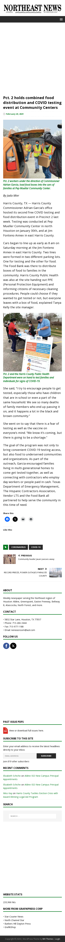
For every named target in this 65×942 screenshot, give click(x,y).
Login (57, 939)
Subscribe (46, 756)
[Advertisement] (32, 58)
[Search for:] (32, 816)
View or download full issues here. (26, 730)
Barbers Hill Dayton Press (18, 923)
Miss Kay (7, 793)
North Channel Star (14, 920)
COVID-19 (35, 547)
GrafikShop (10, 927)
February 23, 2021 (15, 113)
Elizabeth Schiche (12, 775)
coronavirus (18, 547)
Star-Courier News (14, 916)
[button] (60, 19)
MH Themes (48, 939)
